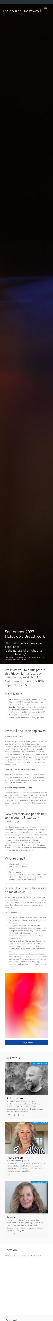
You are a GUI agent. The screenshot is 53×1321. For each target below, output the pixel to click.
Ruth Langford (15, 1157)
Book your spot (26, 1043)
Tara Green (13, 1217)
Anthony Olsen (16, 1098)
